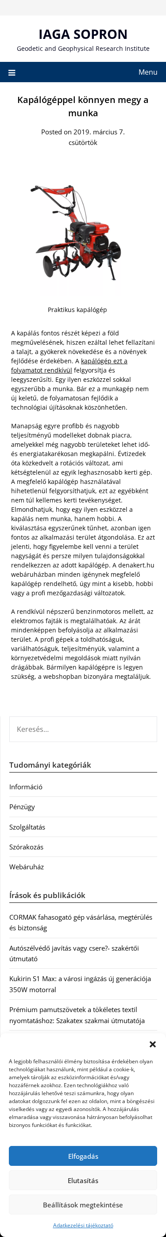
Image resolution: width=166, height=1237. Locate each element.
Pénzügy (22, 806)
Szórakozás (26, 846)
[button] (152, 1044)
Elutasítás (83, 1180)
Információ (25, 786)
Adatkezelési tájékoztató (83, 1225)
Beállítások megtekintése (83, 1204)
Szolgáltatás (27, 826)
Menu (148, 72)
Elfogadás (83, 1156)
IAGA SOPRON (83, 33)
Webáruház (26, 866)
